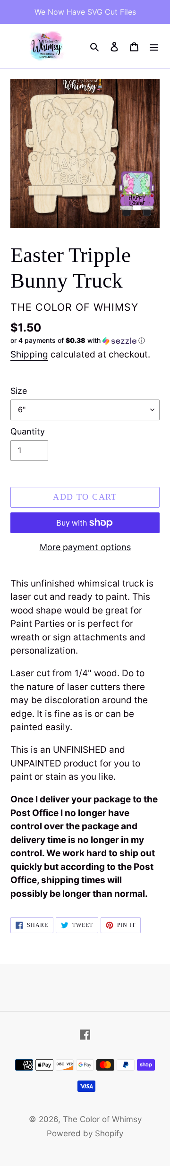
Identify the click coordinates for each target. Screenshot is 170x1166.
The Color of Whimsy (102, 1119)
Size (18, 391)
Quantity (27, 431)
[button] (77, 340)
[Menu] (154, 46)
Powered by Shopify (85, 1133)
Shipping (29, 354)
